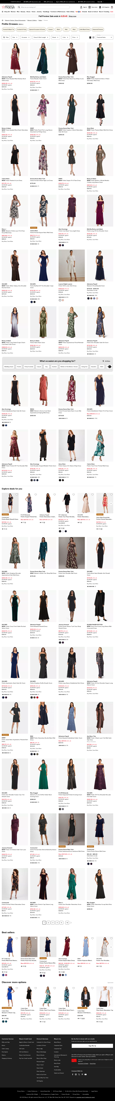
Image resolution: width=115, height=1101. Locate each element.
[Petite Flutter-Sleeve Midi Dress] (100, 829)
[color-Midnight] (3, 697)
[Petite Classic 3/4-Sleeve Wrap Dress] (72, 446)
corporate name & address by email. (85, 1097)
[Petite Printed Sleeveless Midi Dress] (104, 503)
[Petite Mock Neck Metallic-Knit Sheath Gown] (100, 553)
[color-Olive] (37, 754)
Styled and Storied (59, 1073)
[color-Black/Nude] (60, 809)
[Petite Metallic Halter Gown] (43, 58)
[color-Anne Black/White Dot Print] (63, 480)
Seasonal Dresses (98, 29)
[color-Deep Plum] (60, 245)
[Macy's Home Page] (8, 7)
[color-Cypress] (3, 1021)
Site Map (56, 1066)
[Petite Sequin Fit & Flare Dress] (72, 160)
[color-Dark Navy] (37, 480)
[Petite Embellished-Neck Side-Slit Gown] (15, 391)
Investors (56, 1052)
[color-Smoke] (34, 480)
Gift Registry (40, 1081)
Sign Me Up (92, 1046)
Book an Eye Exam (41, 1074)
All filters (107, 361)
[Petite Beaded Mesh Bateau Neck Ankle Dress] (15, 58)
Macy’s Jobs (57, 1060)
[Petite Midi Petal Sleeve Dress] (10, 947)
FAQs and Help (6, 1042)
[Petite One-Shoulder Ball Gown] (72, 553)
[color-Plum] (63, 642)
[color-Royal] (3, 975)
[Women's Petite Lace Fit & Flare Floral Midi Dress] (15, 211)
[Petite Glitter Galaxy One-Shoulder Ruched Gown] (15, 266)
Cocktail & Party (21, 29)
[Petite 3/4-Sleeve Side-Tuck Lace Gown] (15, 829)
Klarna (3, 1045)
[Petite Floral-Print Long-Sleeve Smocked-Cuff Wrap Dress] (43, 110)
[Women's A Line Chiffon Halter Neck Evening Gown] (43, 774)
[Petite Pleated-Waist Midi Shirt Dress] (100, 110)
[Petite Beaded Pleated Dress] (43, 606)
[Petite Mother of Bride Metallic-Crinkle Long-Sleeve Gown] (100, 160)
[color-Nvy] (88, 864)
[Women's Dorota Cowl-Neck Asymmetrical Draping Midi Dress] (43, 391)
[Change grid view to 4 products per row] (90, 38)
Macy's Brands (40, 1055)
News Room (57, 1063)
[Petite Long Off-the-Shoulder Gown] (100, 211)
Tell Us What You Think (42, 1077)
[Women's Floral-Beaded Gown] (100, 266)
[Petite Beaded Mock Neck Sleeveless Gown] (15, 110)
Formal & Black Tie (8, 29)
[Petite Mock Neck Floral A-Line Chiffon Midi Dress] (67, 996)
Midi (66, 29)
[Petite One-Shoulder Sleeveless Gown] (72, 884)
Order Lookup (5, 1048)
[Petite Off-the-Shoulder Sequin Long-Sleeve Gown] (100, 663)
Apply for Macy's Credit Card (26, 1042)
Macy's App (40, 1048)
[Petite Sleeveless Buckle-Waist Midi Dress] (43, 718)
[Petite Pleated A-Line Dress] (15, 160)
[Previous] (4, 58)
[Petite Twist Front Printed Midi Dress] (100, 446)
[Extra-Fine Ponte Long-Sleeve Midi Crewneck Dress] (100, 606)
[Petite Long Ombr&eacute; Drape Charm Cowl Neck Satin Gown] (15, 322)
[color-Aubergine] (91, 864)
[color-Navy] (63, 245)
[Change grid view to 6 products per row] (93, 37)
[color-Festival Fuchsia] (6, 975)
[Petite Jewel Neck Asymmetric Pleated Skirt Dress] (15, 718)
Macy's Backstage (41, 1052)
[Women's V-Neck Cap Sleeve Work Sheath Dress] (10, 996)
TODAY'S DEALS (16, 2)
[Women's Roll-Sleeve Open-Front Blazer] (86, 996)
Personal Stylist (40, 1061)
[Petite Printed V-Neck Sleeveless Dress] (15, 884)
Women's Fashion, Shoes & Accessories (15, 20)
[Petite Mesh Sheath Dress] (10, 503)
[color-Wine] (60, 975)
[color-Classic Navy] (32, 754)
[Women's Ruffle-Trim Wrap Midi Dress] (43, 553)
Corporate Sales (58, 1045)
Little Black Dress (85, 29)
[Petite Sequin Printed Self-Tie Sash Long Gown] (29, 503)
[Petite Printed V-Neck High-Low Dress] (43, 160)
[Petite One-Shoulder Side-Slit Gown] (100, 322)
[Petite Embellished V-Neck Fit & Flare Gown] (100, 391)
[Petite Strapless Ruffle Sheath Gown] (43, 663)
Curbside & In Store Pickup (43, 1042)
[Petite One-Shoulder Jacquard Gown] (104, 947)
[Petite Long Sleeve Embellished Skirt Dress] (72, 663)
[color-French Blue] (94, 298)
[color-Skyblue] (66, 975)
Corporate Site (57, 1048)
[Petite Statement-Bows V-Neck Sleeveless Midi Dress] (100, 58)
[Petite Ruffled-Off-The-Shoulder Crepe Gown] (43, 266)
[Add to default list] (17, 495)
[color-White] (60, 300)
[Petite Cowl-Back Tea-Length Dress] (72, 211)
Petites (40, 20)
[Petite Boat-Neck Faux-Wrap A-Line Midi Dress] (72, 58)
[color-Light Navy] (88, 298)
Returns (4, 1055)
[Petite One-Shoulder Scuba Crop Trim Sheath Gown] (15, 774)
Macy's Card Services (24, 1055)
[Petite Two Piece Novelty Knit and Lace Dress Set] (67, 503)
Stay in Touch (40, 1064)
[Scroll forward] (109, 366)
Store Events (40, 1068)
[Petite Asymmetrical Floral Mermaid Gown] (72, 322)
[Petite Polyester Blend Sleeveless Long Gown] (86, 947)
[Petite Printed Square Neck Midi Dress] (43, 211)
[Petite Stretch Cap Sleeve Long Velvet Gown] (43, 884)
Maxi (74, 29)
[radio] (60, 245)
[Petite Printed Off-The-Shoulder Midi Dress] (15, 446)
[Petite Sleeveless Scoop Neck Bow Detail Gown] (100, 884)
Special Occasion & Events (37, 29)
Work (58, 29)
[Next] (26, 58)
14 (67, 922)
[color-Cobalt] (6, 425)
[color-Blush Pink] (97, 298)
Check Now (93, 1063)
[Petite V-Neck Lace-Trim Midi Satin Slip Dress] (100, 718)
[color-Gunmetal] (63, 809)
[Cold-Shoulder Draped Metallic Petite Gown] (43, 446)
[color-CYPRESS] (6, 1021)
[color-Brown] (34, 697)
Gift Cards (21, 1048)
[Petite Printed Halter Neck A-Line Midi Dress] (72, 391)
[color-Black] (34, 302)
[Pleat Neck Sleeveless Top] (104, 996)
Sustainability (57, 1069)
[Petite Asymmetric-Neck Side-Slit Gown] (15, 663)
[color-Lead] (91, 298)
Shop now (72, 16)
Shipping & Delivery (7, 1058)
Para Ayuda (5, 1052)
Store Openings (41, 1071)
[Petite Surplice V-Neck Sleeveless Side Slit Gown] (72, 110)
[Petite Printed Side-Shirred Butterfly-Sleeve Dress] (43, 829)
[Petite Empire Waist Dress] (67, 947)
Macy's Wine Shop (41, 1058)
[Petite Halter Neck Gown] (43, 322)
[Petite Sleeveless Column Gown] (48, 503)
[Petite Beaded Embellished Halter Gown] (72, 718)
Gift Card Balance (23, 1052)
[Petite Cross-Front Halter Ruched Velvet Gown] (15, 606)
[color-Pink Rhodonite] (63, 300)
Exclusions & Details (83, 1063)
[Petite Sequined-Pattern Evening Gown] (72, 774)
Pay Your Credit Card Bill (25, 1058)
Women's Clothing (32, 20)
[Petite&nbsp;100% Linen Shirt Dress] (72, 266)
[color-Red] (37, 697)
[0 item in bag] (112, 7)
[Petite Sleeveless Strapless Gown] (86, 503)
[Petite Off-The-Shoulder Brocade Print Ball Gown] (100, 774)
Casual (50, 29)
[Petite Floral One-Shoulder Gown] (29, 947)
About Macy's (57, 1042)
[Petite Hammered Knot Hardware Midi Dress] (72, 829)
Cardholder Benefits (24, 1045)
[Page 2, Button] (71, 923)
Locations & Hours (41, 1045)
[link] (15, 83)
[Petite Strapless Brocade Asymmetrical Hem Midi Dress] (15, 553)
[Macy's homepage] (3, 20)
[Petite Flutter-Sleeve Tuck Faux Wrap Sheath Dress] (72, 606)
